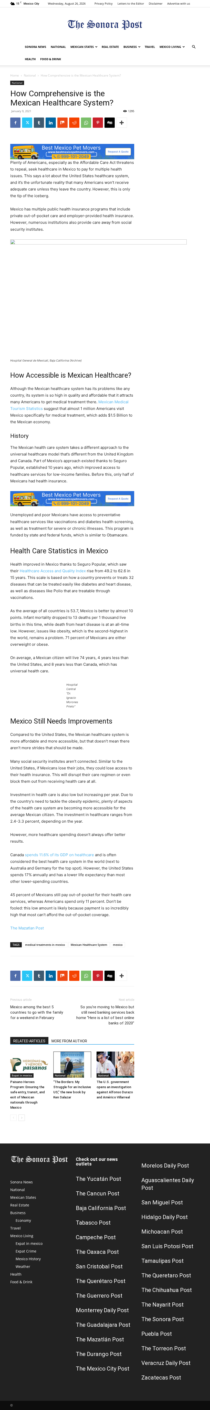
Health (30, 59)
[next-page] (21, 1118)
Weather (23, 1266)
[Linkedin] (51, 123)
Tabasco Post (93, 1223)
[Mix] (62, 123)
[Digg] (109, 123)
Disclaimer (155, 3)
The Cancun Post (97, 1193)
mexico (118, 945)
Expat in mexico (22, 1075)
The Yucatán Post (98, 1179)
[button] (193, 47)
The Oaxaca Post (97, 1252)
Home (14, 75)
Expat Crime (26, 1251)
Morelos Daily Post (165, 1165)
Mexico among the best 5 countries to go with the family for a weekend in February (36, 1012)
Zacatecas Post (161, 1377)
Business (130, 47)
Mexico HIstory (28, 1258)
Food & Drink (50, 59)
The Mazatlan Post (27, 928)
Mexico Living (170, 47)
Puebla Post (156, 1334)
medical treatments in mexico (45, 945)
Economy (23, 1220)
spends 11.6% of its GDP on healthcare (59, 854)
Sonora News (35, 47)
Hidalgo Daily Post (164, 1217)
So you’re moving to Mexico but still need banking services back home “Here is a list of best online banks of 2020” (105, 1015)
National (58, 47)
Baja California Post (101, 1208)
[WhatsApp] (86, 123)
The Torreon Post (163, 1348)
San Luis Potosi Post (167, 1246)
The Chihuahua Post (166, 1290)
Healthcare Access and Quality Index (53, 570)
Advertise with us (178, 3)
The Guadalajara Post (103, 1325)
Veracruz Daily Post (166, 1363)
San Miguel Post (162, 1202)
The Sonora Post (162, 1319)
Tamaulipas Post (162, 1261)
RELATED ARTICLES (29, 1041)
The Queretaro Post (166, 1275)
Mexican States (82, 47)
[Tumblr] (39, 123)
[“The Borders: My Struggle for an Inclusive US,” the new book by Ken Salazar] (72, 1064)
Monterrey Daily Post (102, 1310)
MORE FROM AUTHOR (69, 1041)
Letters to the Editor (131, 3)
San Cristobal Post (99, 1266)
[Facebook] (15, 123)
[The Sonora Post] (105, 24)
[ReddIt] (74, 123)
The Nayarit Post (162, 1304)
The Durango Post (99, 1354)
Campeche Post (96, 1237)
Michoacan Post (162, 1231)
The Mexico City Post (102, 1368)
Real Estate (110, 47)
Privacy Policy (103, 3)
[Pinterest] (98, 123)
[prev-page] (13, 1118)
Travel (150, 47)
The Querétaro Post (100, 1281)
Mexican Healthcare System (89, 945)
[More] (121, 123)
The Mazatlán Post (100, 1339)
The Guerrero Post (99, 1295)
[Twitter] (27, 123)
